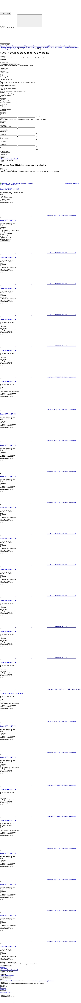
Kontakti (11, 975)
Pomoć (7, 975)
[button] (40, 36)
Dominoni (59, 47)
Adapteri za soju (25, 47)
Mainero (2, 49)
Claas (55, 47)
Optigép (7, 49)
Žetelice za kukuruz (38, 46)
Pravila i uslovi (4, 981)
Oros (11, 49)
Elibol (64, 47)
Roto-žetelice (58, 46)
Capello (50, 47)
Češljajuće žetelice (5, 47)
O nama (2, 975)
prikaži (2, 157)
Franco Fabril (75, 47)
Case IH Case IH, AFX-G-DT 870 (11, 693)
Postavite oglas (5, 240)
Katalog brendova (49, 981)
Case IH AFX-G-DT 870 (8, 220)
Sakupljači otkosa (49, 46)
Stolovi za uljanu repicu (69, 46)
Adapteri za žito (28, 46)
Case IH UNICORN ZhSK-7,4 (10, 189)
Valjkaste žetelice (16, 47)
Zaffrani (15, 49)
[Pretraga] (29, 20)
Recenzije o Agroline (37, 981)
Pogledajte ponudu (6, 965)
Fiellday (68, 47)
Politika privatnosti (14, 981)
